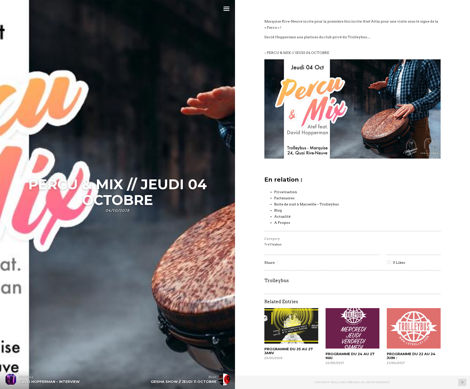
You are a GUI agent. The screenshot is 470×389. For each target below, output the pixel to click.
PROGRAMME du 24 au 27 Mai (350, 356)
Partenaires (284, 198)
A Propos (282, 223)
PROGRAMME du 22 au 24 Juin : (411, 356)
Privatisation (285, 192)
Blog (278, 210)
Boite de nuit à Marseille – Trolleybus (306, 204)
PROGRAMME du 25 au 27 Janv (288, 351)
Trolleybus (273, 244)
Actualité (282, 216)
